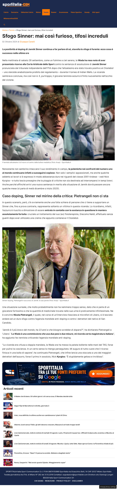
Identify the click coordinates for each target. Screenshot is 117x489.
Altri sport (96, 12)
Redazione (50, 481)
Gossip (86, 12)
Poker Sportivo (76, 12)
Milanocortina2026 (11, 18)
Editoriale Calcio (27, 12)
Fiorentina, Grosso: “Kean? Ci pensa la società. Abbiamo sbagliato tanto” (42, 453)
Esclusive (14, 12)
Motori (38, 12)
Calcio (6, 12)
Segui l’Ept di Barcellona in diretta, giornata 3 (31, 406)
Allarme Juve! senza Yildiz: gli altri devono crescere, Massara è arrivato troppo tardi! (47, 425)
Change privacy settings (108, 487)
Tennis (46, 12)
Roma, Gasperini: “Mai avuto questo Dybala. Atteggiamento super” (40, 462)
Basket (53, 12)
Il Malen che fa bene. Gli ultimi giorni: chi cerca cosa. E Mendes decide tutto (43, 396)
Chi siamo (38, 481)
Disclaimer (77, 481)
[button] (4, 25)
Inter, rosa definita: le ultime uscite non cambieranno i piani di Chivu (40, 415)
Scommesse (63, 12)
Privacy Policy (63, 481)
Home (4, 30)
